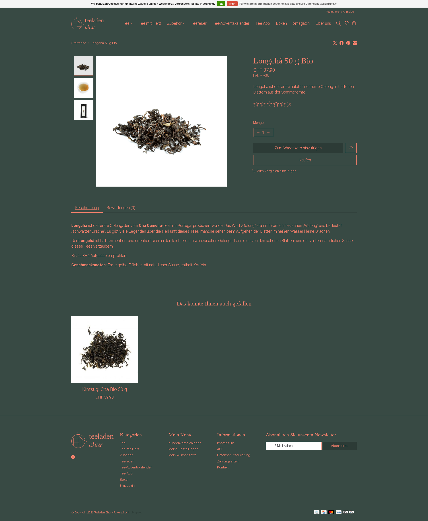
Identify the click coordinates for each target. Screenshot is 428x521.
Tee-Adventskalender (231, 23)
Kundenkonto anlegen (185, 443)
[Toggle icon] (338, 23)
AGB (220, 449)
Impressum (225, 443)
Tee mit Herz (150, 23)
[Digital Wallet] (348, 512)
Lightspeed (135, 512)
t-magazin (301, 23)
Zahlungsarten (228, 461)
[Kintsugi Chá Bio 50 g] (104, 349)
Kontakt (222, 467)
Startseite (78, 43)
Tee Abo (262, 23)
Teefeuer (199, 23)
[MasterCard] (331, 512)
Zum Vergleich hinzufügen (276, 171)
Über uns (323, 23)
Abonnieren (339, 446)
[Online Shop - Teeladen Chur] (87, 23)
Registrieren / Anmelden (340, 11)
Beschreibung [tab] (87, 207)
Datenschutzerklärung (233, 455)
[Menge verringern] (258, 132)
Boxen (281, 23)
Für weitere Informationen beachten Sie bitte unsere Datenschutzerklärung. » (288, 3)
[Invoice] (316, 512)
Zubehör (126, 455)
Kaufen (305, 160)
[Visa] (339, 512)
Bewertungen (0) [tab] (121, 207)
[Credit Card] (324, 512)
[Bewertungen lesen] (269, 104)
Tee (123, 443)
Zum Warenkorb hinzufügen (298, 148)
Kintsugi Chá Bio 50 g (104, 389)
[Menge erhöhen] (268, 132)
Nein (232, 3)
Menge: (258, 123)
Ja (221, 3)
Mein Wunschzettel (183, 455)
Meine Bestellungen (183, 449)
